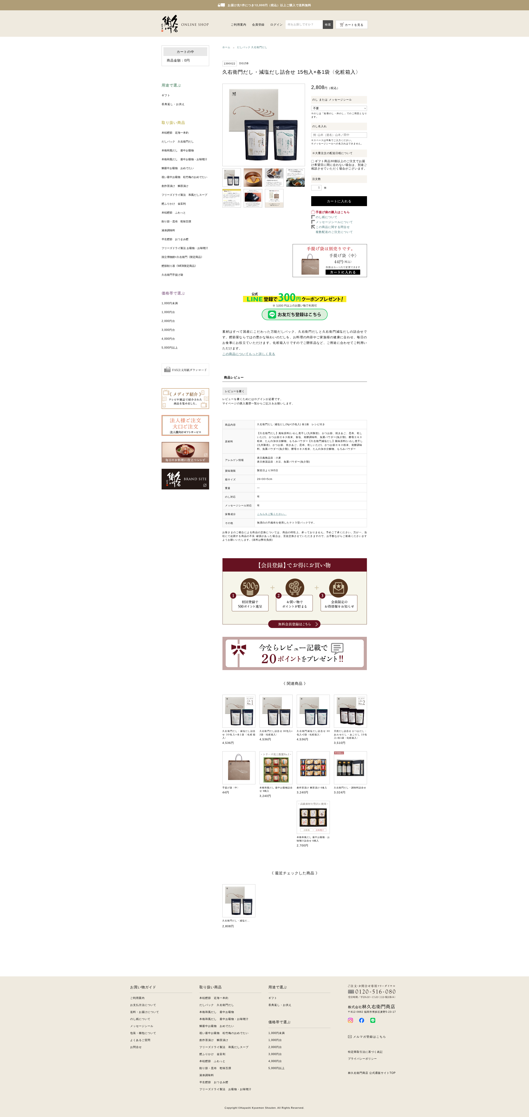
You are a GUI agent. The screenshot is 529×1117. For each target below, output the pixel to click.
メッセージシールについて (334, 222)
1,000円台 (168, 312)
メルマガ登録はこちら (369, 1036)
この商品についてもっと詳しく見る (248, 354)
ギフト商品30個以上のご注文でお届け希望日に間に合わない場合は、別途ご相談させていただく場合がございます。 (339, 164)
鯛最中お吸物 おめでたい (178, 168)
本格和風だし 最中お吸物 (178, 150)
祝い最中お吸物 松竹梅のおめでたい (184, 177)
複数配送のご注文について (334, 232)
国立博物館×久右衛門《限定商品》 (183, 257)
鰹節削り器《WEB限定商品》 (179, 265)
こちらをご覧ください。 (272, 514)
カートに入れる (339, 201)
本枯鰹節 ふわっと (174, 212)
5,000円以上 (170, 347)
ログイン (276, 24)
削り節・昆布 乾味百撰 (176, 221)
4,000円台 (168, 338)
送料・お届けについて (144, 1012)
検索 (328, 24)
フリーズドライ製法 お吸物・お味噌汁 (185, 248)
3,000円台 (168, 329)
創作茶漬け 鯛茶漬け (175, 186)
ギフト (166, 95)
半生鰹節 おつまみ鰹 (175, 239)
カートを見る (354, 24)
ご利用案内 (238, 24)
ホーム (226, 47)
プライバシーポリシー (362, 1058)
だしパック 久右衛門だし (178, 141)
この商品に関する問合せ (333, 227)
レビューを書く (235, 391)
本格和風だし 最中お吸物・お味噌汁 (184, 159)
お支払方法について (143, 1005)
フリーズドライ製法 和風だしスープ (184, 194)
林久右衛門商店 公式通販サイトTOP (372, 1072)
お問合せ (136, 1047)
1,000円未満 (170, 303)
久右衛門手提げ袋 (172, 274)
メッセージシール (141, 1026)
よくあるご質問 (140, 1040)
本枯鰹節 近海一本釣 (175, 132)
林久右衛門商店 (371, 1006)
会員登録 (258, 24)
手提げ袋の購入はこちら (333, 212)
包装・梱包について (143, 1033)
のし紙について (326, 217)
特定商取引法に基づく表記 (365, 1051)
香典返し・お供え (173, 104)
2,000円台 (168, 321)
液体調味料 (168, 230)
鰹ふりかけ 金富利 (174, 203)
